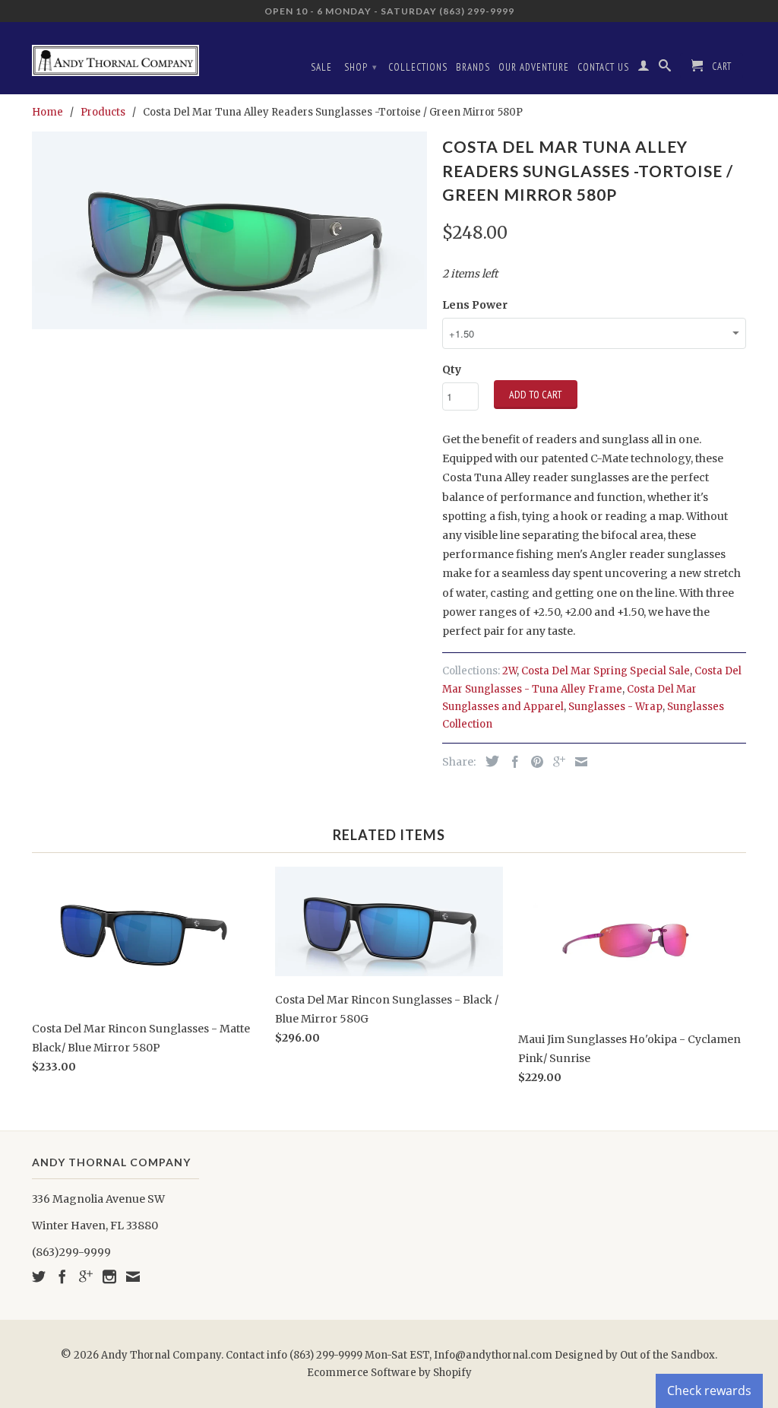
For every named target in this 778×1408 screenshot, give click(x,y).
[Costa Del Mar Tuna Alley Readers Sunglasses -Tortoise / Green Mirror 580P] (229, 230)
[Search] (665, 68)
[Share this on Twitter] (488, 761)
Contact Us (603, 67)
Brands (473, 67)
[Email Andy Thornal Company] (133, 1276)
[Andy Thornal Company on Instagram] (109, 1276)
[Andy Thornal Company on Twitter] (39, 1276)
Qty (451, 369)
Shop (361, 67)
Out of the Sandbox (667, 1355)
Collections (418, 67)
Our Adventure (533, 67)
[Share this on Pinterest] (533, 762)
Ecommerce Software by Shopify (389, 1372)
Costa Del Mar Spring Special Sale (605, 670)
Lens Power (475, 305)
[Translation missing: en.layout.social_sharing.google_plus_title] (555, 762)
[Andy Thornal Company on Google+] (86, 1276)
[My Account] (643, 68)
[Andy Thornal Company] (115, 54)
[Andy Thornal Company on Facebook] (62, 1276)
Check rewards (709, 1390)
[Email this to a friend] (577, 762)
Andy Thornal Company (161, 1355)
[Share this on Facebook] (511, 762)
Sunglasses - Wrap (615, 706)
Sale (321, 67)
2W (509, 670)
